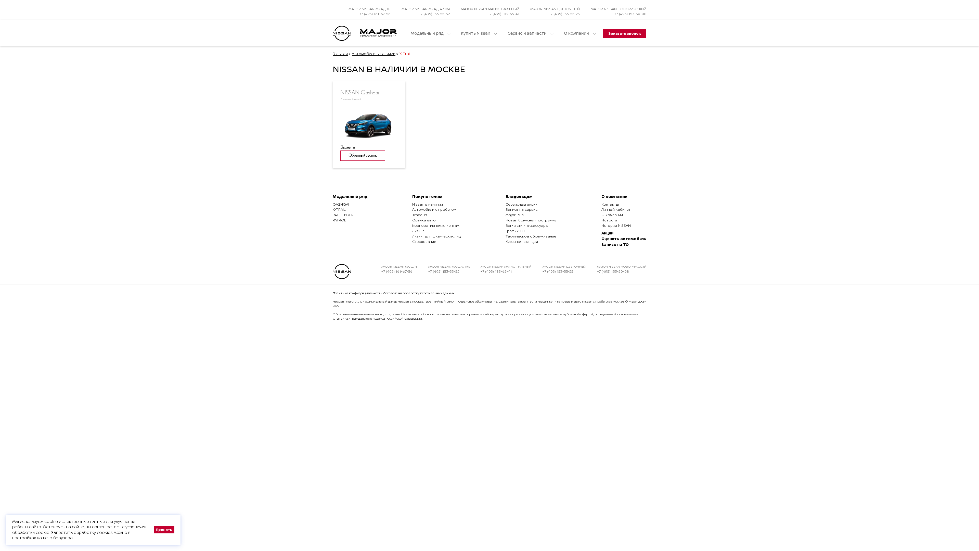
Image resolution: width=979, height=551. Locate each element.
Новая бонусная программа (531, 220)
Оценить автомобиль (623, 238)
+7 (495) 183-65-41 (503, 13)
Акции (607, 233)
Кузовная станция (522, 241)
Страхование (424, 241)
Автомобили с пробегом (434, 209)
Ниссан (338, 301)
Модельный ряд (428, 33)
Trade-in (419, 214)
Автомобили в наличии (373, 53)
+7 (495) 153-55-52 (434, 13)
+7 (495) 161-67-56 (375, 13)
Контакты (610, 204)
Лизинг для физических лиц (436, 236)
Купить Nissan (476, 33)
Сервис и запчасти (528, 33)
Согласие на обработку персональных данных (418, 293)
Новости (609, 220)
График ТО (515, 230)
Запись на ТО (615, 244)
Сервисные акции (521, 204)
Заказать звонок (625, 33)
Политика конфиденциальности (357, 293)
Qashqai (341, 204)
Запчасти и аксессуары (527, 225)
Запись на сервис (521, 209)
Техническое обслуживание (531, 236)
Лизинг (418, 230)
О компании (577, 33)
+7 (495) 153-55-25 (564, 13)
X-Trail (339, 209)
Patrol (339, 220)
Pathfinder (343, 214)
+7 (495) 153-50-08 (630, 13)
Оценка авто (424, 220)
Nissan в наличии (427, 204)
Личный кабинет (615, 209)
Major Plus (515, 214)
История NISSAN (616, 225)
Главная (340, 53)
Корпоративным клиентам (435, 225)
